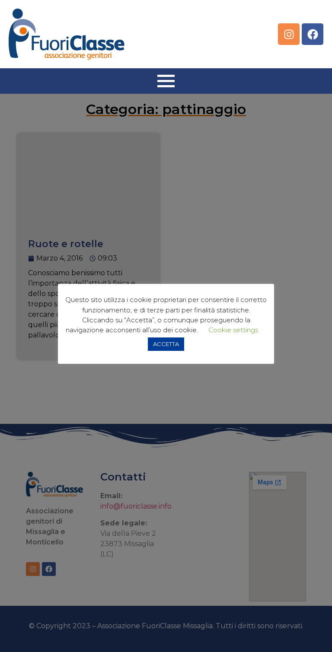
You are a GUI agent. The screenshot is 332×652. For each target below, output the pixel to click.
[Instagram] (289, 34)
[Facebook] (312, 34)
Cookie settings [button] (233, 330)
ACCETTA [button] (166, 343)
